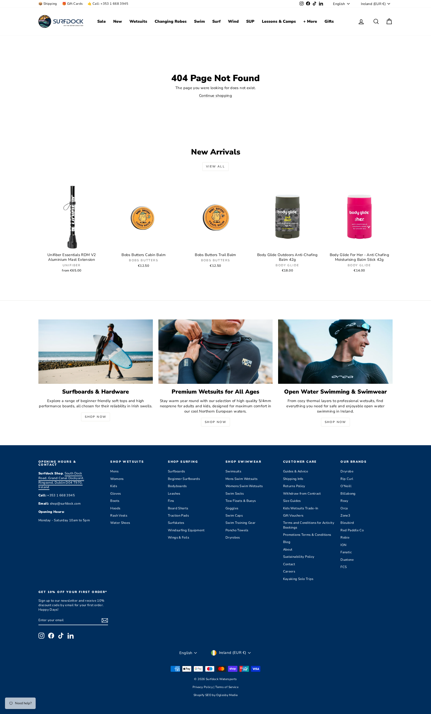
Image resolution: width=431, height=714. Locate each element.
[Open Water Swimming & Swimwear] (335, 351)
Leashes (174, 493)
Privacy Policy (203, 687)
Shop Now (95, 417)
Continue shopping (215, 95)
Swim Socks (234, 493)
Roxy (344, 501)
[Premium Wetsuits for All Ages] (215, 351)
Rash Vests (118, 515)
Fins (171, 501)
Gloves (115, 493)
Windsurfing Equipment (186, 530)
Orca (344, 508)
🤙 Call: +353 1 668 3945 (108, 3)
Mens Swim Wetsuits (241, 479)
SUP (250, 21)
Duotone (347, 560)
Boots (114, 501)
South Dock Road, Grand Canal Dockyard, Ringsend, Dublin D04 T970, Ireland (61, 480)
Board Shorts (178, 508)
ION (343, 545)
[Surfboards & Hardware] (95, 351)
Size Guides (292, 501)
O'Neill (345, 486)
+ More (310, 21)
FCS (343, 567)
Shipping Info (293, 479)
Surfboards (176, 471)
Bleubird (347, 523)
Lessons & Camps (279, 21)
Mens (114, 471)
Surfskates (176, 523)
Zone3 (345, 515)
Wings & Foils (178, 537)
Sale (101, 21)
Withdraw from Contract (302, 493)
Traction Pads (178, 515)
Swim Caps (234, 515)
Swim (199, 21)
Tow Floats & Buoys (240, 501)
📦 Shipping (47, 3)
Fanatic (346, 552)
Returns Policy (294, 486)
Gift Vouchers (293, 515)
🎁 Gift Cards (72, 3)
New (117, 21)
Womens (116, 479)
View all (215, 166)
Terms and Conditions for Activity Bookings (308, 525)
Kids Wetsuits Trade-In (300, 508)
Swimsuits (233, 471)
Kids (113, 486)
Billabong (347, 493)
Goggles (231, 508)
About (288, 549)
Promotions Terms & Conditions (307, 535)
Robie (344, 537)
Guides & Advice (295, 471)
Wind (233, 21)
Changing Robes (171, 21)
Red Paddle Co (352, 530)
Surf (216, 21)
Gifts (329, 21)
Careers (289, 571)
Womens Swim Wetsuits (244, 486)
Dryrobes (232, 537)
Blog (287, 542)
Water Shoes (120, 523)
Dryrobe (346, 471)
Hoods (115, 508)
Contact (289, 564)
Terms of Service (226, 687)
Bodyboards (177, 486)
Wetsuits (138, 21)
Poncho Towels (236, 530)
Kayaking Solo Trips (298, 579)
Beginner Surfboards (184, 479)
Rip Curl (346, 479)
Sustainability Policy (299, 557)
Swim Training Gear (240, 523)
